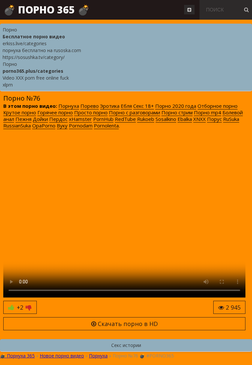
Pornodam (81, 125)
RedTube (125, 119)
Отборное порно (218, 106)
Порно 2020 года (175, 106)
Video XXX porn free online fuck (36, 78)
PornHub (103, 119)
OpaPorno (43, 125)
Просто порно (91, 112)
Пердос (58, 119)
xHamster (80, 119)
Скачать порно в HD (127, 324)
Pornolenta (106, 125)
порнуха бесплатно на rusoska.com (42, 50)
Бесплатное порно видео (34, 36)
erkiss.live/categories (25, 43)
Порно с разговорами (134, 112)
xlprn (8, 85)
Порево (89, 106)
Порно (10, 30)
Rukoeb (145, 119)
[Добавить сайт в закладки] (189, 9)
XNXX (199, 119)
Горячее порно (55, 112)
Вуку (62, 125)
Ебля (126, 106)
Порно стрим (177, 112)
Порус (214, 119)
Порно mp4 (207, 112)
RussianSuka (17, 125)
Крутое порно (19, 112)
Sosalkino (166, 119)
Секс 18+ (143, 106)
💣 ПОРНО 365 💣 (46, 9)
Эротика (109, 106)
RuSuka (231, 119)
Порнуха (68, 106)
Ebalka (185, 119)
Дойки (40, 119)
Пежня (23, 119)
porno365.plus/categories (33, 71)
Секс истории (126, 345)
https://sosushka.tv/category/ (34, 57)
